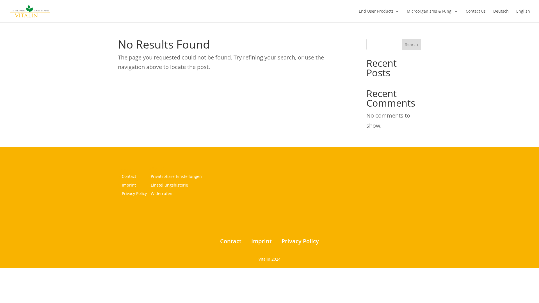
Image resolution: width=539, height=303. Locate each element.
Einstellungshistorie (169, 185)
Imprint (129, 185)
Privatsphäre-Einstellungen (176, 176)
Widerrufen (161, 193)
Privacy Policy (134, 193)
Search (411, 44)
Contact (129, 176)
